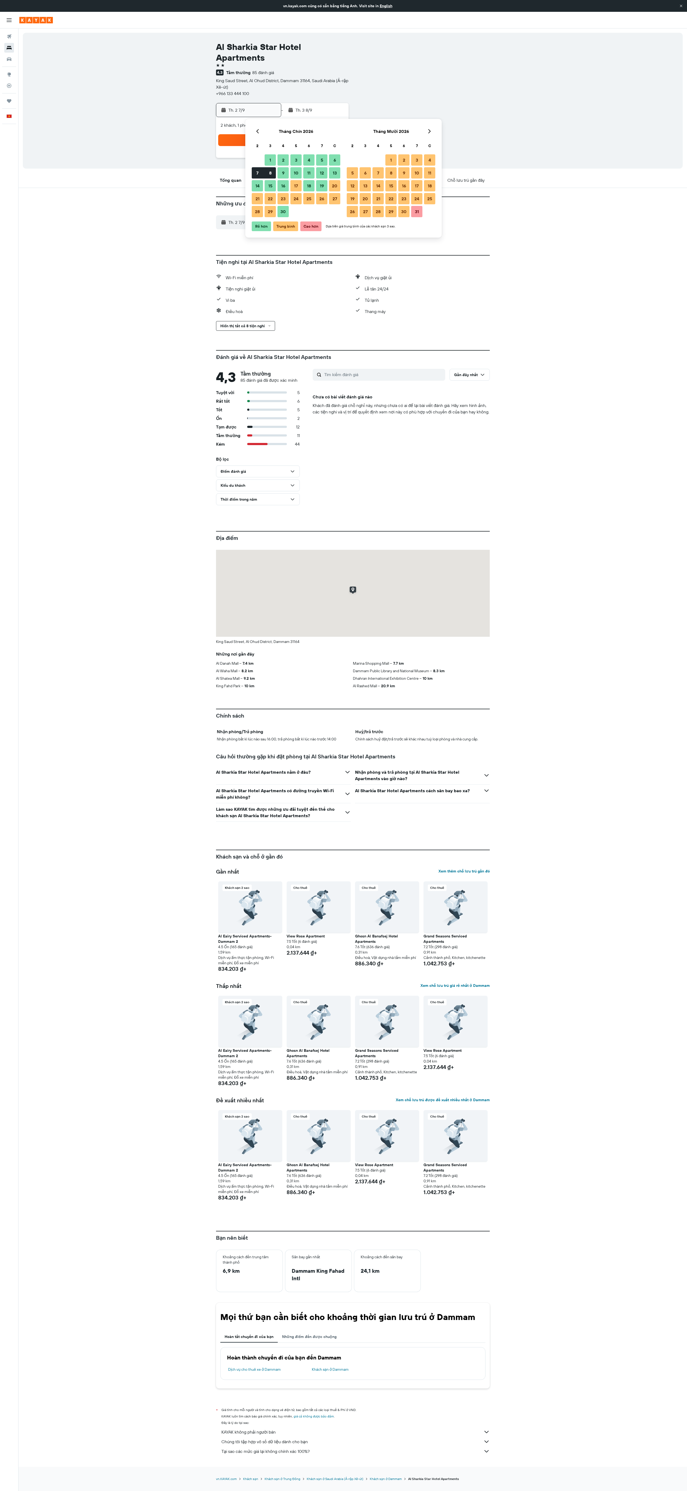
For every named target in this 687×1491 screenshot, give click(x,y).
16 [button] (283, 185)
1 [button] (270, 160)
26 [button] (321, 198)
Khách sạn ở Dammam (330, 1369)
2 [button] (283, 160)
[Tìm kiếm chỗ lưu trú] (9, 47)
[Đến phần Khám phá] (9, 74)
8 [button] (270, 173)
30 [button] (283, 211)
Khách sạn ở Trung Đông (282, 1479)
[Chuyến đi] (9, 101)
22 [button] (270, 198)
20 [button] (334, 185)
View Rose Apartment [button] (306, 936)
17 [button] (296, 185)
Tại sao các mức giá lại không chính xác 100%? (265, 1451)
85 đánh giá (263, 72)
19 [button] (322, 185)
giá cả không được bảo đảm (314, 1416)
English (386, 5)
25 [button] (308, 198)
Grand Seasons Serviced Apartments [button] (445, 939)
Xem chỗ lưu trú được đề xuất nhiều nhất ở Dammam (443, 1099)
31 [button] (417, 211)
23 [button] (283, 198)
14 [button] (257, 185)
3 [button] (296, 160)
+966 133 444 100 (232, 93)
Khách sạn (250, 1479)
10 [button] (296, 173)
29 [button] (270, 211)
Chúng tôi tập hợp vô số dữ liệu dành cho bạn (264, 1441)
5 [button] (322, 160)
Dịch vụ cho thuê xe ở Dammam (254, 1369)
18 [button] (309, 185)
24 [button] (296, 198)
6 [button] (335, 160)
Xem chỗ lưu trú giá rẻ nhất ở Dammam (455, 985)
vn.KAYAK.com (226, 1479)
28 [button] (257, 211)
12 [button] (322, 173)
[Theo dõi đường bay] (9, 85)
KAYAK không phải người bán (248, 1432)
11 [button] (308, 173)
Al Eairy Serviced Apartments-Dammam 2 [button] (245, 939)
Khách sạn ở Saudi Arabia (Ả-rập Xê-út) (335, 1479)
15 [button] (270, 185)
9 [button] (283, 173)
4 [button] (309, 160)
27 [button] (334, 198)
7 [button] (257, 173)
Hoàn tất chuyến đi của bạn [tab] (249, 1336)
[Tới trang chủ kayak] (36, 20)
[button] (681, 6)
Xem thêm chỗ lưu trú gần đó (464, 871)
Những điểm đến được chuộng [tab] (309, 1336)
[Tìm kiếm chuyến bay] (9, 36)
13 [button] (335, 173)
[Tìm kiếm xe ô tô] (9, 59)
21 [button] (257, 198)
